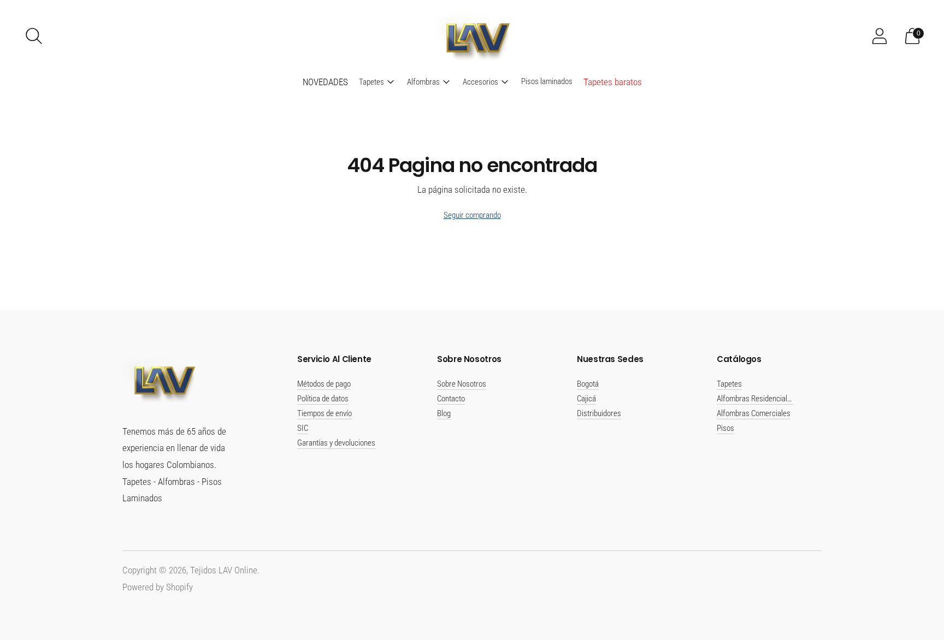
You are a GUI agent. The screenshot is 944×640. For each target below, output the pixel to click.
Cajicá (586, 399)
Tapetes (371, 82)
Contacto (451, 399)
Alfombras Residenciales (756, 399)
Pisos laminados (547, 81)
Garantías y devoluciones (336, 443)
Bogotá (588, 384)
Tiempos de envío (324, 413)
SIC (302, 428)
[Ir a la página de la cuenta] (879, 36)
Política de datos (323, 399)
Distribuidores (599, 413)
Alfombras (423, 82)
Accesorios (480, 82)
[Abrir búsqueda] (34, 36)
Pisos (725, 428)
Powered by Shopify (157, 587)
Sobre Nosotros (461, 384)
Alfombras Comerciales (753, 413)
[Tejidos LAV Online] (472, 36)
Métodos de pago (324, 384)
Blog (444, 413)
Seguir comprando (472, 215)
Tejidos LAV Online (223, 570)
